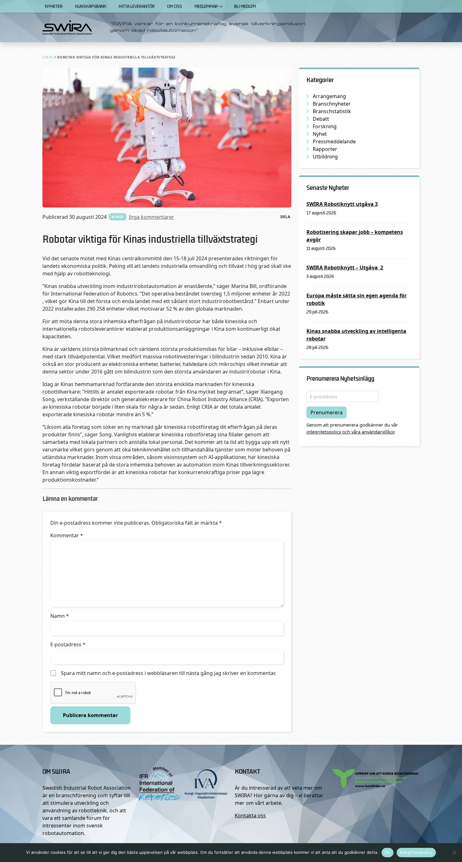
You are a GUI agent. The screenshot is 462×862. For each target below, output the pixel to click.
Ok (387, 852)
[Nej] (454, 852)
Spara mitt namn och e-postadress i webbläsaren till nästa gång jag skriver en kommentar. (168, 673)
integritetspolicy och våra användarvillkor (350, 432)
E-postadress (67, 644)
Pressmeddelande (334, 141)
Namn (59, 615)
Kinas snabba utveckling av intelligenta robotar (356, 335)
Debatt (321, 118)
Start (47, 57)
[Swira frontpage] (67, 27)
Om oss (174, 6)
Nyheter (54, 6)
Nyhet (118, 216)
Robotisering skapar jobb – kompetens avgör (354, 236)
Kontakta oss (250, 815)
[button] (221, 6)
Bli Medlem (245, 6)
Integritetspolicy (416, 852)
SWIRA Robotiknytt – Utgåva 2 (344, 267)
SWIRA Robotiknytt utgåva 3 (342, 204)
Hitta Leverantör (137, 6)
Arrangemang (329, 96)
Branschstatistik (332, 111)
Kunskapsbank (90, 6)
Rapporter (325, 149)
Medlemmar (206, 6)
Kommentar (66, 535)
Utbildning (325, 156)
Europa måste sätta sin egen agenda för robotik (356, 299)
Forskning (325, 126)
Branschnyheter (332, 103)
